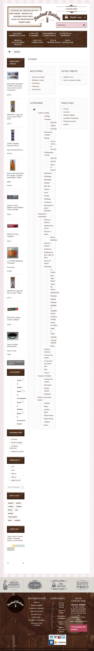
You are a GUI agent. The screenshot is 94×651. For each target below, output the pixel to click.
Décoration (47, 385)
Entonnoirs (47, 249)
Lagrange (54, 337)
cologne (17, 520)
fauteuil (10, 503)
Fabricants (14, 460)
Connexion (71, 9)
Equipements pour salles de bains (49, 254)
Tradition (47, 422)
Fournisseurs (36, 89)
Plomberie (47, 394)
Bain (45, 369)
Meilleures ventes (38, 80)
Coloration (47, 119)
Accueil (65, 109)
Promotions (36, 83)
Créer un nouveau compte (72, 80)
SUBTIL (53, 126)
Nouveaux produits (38, 77)
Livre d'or (14, 529)
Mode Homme (48, 419)
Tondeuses (47, 202)
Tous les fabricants (37, 41)
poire (10, 520)
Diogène (53, 299)
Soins (46, 192)
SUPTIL (53, 161)
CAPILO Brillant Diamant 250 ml (13, 144)
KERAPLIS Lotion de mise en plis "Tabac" (15, 292)
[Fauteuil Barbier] (47, 17)
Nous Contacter (67, 41)
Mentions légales (16, 442)
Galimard (54, 302)
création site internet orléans (68, 649)
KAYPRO (53, 129)
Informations (16, 432)
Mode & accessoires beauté (18, 42)
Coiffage (47, 116)
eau (16, 510)
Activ (13, 470)
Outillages (47, 199)
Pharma (46, 189)
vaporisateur (12, 517)
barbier (18, 503)
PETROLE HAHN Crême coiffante (13, 319)
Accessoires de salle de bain (48, 363)
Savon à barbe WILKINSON (12, 345)
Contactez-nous (36, 614)
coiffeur (11, 506)
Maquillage (47, 180)
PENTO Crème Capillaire (13, 235)
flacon (10, 510)
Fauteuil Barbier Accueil (17, 34)
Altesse (13, 473)
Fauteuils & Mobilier (65, 34)
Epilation (47, 183)
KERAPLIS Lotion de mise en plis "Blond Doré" (15, 117)
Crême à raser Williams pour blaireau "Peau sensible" (15, 207)
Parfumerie (47, 267)
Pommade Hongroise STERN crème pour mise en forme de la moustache (15, 87)
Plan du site (36, 617)
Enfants (46, 196)
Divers (52, 346)
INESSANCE (55, 293)
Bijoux (46, 406)
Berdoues (54, 296)
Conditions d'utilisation (70, 118)
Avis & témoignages (54, 41)
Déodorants (48, 173)
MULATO (54, 122)
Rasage (46, 138)
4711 (12, 467)
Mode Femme (48, 415)
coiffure (19, 506)
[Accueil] (34, 110)
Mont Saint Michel (53, 278)
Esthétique (47, 176)
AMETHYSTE (16, 480)
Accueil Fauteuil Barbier (61, 605)
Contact (66, 124)
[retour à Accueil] (9, 51)
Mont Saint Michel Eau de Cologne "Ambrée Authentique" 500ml (15, 175)
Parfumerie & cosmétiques (49, 34)
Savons (46, 373)
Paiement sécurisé (17, 451)
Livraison (14, 439)
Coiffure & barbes (34, 34)
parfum (10, 513)
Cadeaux (47, 403)
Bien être (47, 186)
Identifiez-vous (68, 77)
